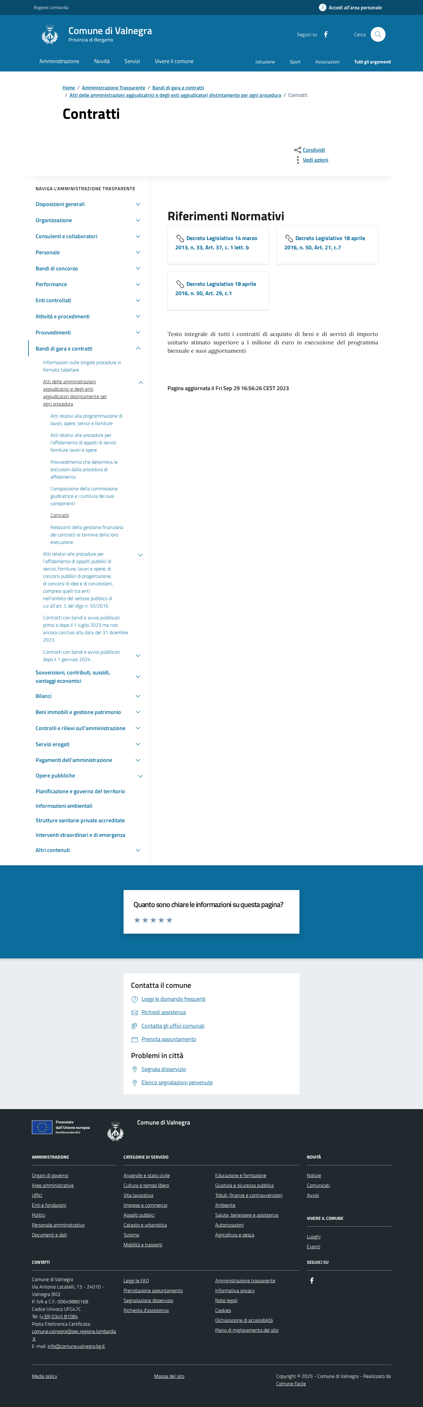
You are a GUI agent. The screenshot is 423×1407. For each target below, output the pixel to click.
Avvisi (313, 1195)
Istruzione (265, 61)
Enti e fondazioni (49, 1205)
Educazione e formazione (240, 1175)
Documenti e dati (49, 1234)
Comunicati (318, 1185)
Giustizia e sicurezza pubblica (244, 1185)
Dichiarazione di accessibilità (244, 1320)
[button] (350, 7)
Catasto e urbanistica (145, 1224)
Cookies (223, 1310)
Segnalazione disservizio (148, 1300)
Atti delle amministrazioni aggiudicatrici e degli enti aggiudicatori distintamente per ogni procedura (175, 95)
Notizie (314, 1175)
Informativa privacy (235, 1290)
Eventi (313, 1246)
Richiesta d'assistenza (146, 1310)
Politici (38, 1215)
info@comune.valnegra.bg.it (76, 1346)
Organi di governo (50, 1175)
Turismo (131, 1234)
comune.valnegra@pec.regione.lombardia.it (74, 1334)
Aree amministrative (53, 1185)
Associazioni (327, 61)
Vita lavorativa (138, 1195)
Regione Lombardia (51, 7)
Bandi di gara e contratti (178, 87)
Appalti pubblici (139, 1215)
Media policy (44, 1376)
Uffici (37, 1195)
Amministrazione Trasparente (113, 87)
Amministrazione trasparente (245, 1280)
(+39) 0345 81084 (59, 1316)
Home (69, 87)
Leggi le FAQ (136, 1280)
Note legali (226, 1300)
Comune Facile (291, 1383)
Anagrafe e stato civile (147, 1175)
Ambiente (225, 1205)
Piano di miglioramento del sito (246, 1330)
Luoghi (314, 1236)
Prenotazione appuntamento (153, 1290)
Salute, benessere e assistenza (246, 1215)
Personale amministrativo (58, 1224)
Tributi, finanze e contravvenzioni (248, 1195)
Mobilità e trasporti (143, 1244)
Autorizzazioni (229, 1224)
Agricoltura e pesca (234, 1234)
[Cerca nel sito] (378, 34)
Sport (295, 61)
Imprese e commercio (145, 1205)
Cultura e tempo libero (146, 1185)
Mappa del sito (169, 1376)
